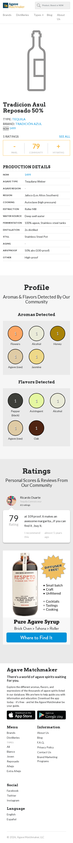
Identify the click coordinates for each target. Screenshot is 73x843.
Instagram (13, 800)
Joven (10, 756)
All (8, 746)
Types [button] (37, 15)
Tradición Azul (28, 124)
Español (11, 819)
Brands (7, 15)
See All (64, 136)
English (11, 814)
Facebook (12, 790)
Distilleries (22, 15)
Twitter (11, 795)
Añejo (10, 766)
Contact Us (44, 752)
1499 (13, 128)
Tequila (19, 119)
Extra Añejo (14, 771)
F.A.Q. (40, 742)
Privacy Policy (45, 747)
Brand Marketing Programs (47, 759)
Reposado (13, 761)
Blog (49, 15)
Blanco (11, 751)
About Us (61, 17)
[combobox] (52, 5)
